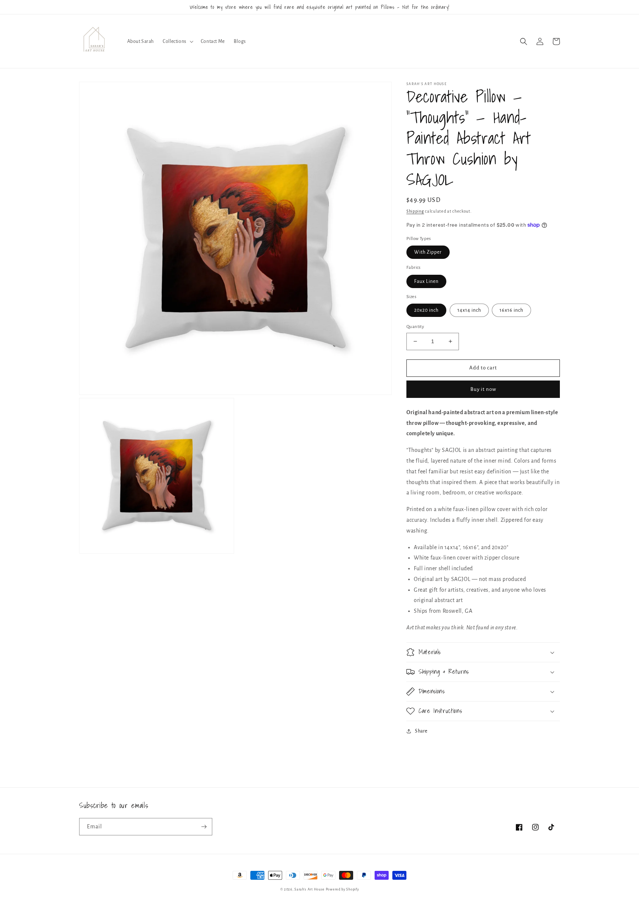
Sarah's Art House (309, 889)
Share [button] (421, 731)
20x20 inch (426, 310)
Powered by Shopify (342, 889)
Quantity (415, 326)
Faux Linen (426, 281)
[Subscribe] (204, 826)
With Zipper (428, 252)
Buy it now (483, 389)
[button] (177, 41)
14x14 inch (469, 310)
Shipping (415, 211)
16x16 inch (511, 310)
